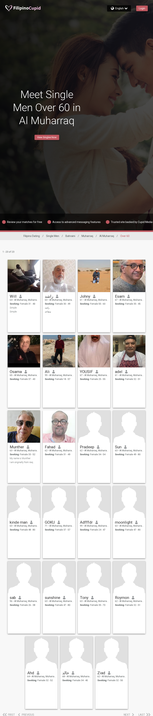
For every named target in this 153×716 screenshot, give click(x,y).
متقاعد (48, 311)
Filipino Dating (32, 236)
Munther (17, 447)
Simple (13, 307)
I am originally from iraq (21, 462)
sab (13, 597)
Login (142, 8)
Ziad (101, 673)
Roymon (122, 597)
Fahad (50, 447)
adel (118, 371)
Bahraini (70, 236)
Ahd (30, 673)
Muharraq (87, 236)
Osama (16, 371)
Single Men (52, 236)
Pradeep (87, 447)
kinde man (18, 522)
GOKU (50, 522)
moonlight (123, 522)
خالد (65, 673)
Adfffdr (86, 522)
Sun (118, 447)
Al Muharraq (106, 236)
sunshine (52, 597)
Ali (47, 371)
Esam (120, 296)
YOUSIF (86, 371)
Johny (85, 296)
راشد (49, 296)
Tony (84, 597)
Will (13, 296)
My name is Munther (20, 458)
